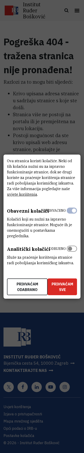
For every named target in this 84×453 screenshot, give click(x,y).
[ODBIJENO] (72, 255)
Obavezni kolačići (28, 211)
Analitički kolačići (28, 249)
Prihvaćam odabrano (27, 287)
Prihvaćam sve (62, 287)
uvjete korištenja (22, 194)
